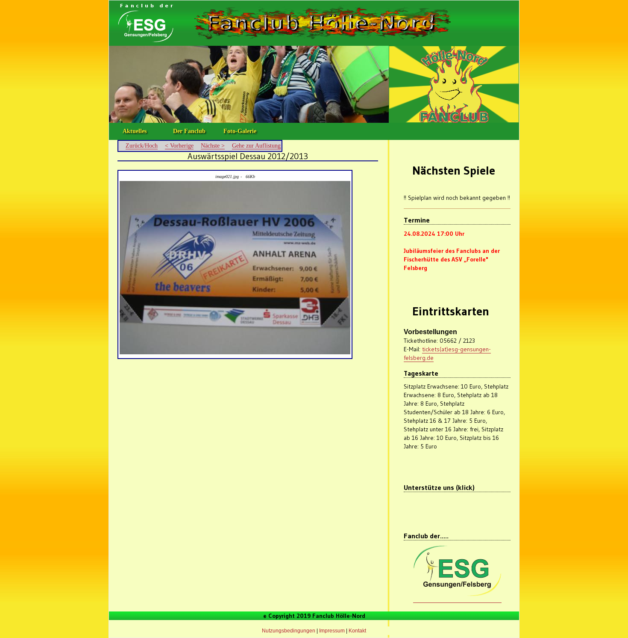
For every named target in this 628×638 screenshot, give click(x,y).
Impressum (332, 631)
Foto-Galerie (239, 131)
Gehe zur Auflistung (256, 145)
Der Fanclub (189, 131)
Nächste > (213, 145)
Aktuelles (135, 131)
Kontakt (357, 631)
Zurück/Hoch (142, 145)
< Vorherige (179, 145)
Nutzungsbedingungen (288, 631)
